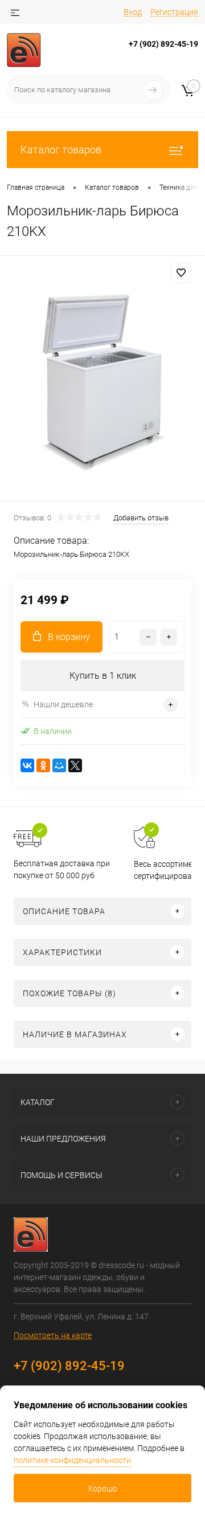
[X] (75, 765)
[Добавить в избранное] (181, 273)
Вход (133, 12)
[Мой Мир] (59, 765)
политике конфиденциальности (72, 1460)
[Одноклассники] (43, 765)
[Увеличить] (102, 380)
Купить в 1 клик (102, 675)
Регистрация (174, 12)
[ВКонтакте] (27, 765)
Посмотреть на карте (53, 1335)
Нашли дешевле (63, 704)
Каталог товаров (60, 150)
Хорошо (102, 1488)
